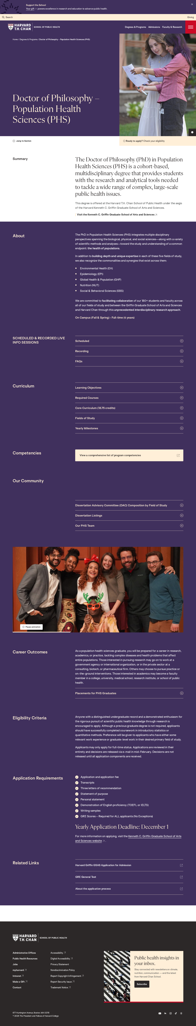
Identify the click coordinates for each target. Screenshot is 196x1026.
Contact (17, 987)
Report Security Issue (61, 981)
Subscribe (142, 984)
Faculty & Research (172, 27)
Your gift (30, 8)
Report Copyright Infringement (66, 976)
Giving (190, 17)
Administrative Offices (24, 952)
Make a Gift (19, 981)
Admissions (154, 27)
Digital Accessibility (60, 958)
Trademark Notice (59, 987)
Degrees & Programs (135, 27)
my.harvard (18, 970)
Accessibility (57, 952)
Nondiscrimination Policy (63, 970)
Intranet (17, 976)
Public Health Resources (25, 958)
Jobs (15, 964)
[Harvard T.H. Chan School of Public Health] (40, 937)
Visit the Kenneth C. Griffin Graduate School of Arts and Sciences (115, 214)
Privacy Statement (60, 964)
